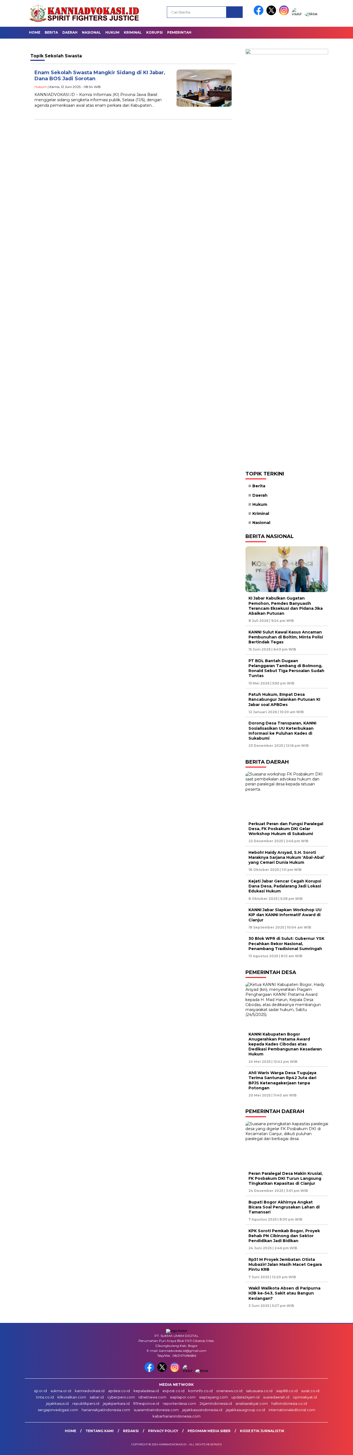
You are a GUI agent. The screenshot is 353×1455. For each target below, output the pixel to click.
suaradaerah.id (276, 1397)
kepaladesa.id (146, 1391)
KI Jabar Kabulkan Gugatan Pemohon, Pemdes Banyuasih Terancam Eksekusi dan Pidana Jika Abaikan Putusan (285, 606)
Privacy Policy (163, 1431)
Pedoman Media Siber (209, 1431)
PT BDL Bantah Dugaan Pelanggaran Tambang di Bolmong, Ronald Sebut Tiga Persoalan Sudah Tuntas (286, 668)
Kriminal (133, 32)
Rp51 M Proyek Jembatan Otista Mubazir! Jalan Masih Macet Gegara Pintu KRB (285, 1264)
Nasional (91, 32)
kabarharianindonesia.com (176, 1416)
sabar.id (97, 1397)
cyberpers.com (121, 1397)
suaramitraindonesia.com (156, 1410)
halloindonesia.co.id (289, 1403)
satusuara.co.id (259, 1391)
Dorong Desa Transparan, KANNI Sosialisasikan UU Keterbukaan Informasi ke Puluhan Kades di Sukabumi (282, 731)
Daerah (69, 32)
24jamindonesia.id (216, 1403)
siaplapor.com (183, 1397)
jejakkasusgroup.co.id (245, 1410)
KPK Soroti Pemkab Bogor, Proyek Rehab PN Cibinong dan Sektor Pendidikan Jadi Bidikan (284, 1235)
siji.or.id (40, 1391)
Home (34, 32)
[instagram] (285, 14)
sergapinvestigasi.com (58, 1410)
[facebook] (259, 14)
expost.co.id (173, 1391)
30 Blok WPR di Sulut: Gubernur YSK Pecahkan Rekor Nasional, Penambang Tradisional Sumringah (286, 943)
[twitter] (272, 14)
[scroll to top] (338, 1446)
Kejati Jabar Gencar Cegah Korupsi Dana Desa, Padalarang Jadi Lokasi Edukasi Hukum (284, 886)
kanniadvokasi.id (90, 1391)
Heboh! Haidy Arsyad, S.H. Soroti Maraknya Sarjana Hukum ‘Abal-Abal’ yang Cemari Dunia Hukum (286, 857)
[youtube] (297, 14)
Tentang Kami (99, 1431)
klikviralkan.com (71, 1397)
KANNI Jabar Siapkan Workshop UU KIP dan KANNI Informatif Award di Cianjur (285, 914)
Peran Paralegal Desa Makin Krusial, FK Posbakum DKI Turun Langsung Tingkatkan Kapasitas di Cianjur (285, 1178)
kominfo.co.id (200, 1391)
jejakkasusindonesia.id (202, 1410)
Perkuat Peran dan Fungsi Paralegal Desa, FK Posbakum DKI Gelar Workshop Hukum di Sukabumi (285, 828)
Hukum (112, 32)
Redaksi (131, 1431)
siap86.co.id (287, 1391)
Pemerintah (179, 32)
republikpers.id (85, 1403)
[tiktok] (311, 14)
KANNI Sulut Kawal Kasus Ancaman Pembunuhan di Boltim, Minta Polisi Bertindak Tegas (285, 637)
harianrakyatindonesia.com (106, 1410)
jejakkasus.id (57, 1403)
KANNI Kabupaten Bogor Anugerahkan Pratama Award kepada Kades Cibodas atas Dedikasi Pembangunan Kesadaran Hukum (285, 1044)
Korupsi (154, 32)
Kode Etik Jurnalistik (262, 1431)
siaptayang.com (213, 1397)
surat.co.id (310, 1391)
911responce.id (146, 1403)
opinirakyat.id (305, 1397)
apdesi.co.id (119, 1391)
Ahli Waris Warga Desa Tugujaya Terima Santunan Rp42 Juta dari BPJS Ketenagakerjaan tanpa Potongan (282, 1080)
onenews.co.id (229, 1391)
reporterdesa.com (179, 1403)
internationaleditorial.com (292, 1410)
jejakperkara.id (116, 1403)
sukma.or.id (60, 1391)
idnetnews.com (152, 1397)
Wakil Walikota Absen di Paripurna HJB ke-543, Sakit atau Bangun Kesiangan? (284, 1293)
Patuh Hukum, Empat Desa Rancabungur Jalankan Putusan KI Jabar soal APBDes (284, 699)
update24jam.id (245, 1397)
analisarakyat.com (252, 1403)
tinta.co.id (45, 1397)
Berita (51, 32)
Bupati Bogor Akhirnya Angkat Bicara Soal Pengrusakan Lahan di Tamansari (284, 1207)
